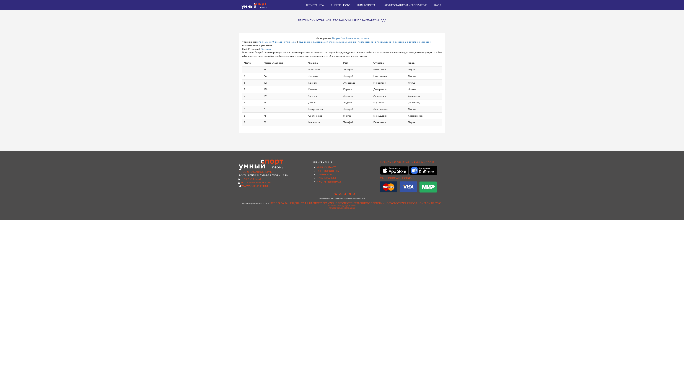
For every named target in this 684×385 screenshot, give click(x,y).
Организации (326, 178)
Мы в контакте (326, 167)
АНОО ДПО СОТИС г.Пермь (255, 172)
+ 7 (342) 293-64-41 (250, 179)
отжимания (290, 42)
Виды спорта (366, 5)
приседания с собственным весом (412, 42)
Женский (266, 49)
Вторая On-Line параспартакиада (350, 38)
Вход (437, 5)
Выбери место (340, 5)
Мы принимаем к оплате (397, 178)
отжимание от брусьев (269, 42)
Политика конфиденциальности (342, 206)
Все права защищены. (285, 203)
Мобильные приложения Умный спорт (407, 162)
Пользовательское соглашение (342, 208)
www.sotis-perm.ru (254, 186)
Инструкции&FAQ (329, 182)
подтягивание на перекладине (374, 42)
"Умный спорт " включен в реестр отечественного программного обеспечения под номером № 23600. (371, 203)
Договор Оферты (328, 171)
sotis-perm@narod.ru (256, 182)
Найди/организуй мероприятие (404, 5)
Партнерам (324, 174)
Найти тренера (314, 5)
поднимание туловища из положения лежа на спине (327, 42)
